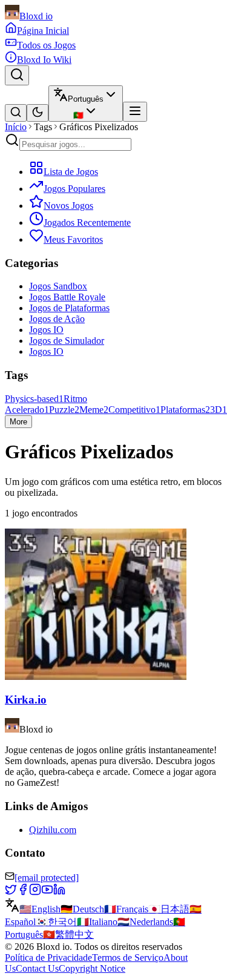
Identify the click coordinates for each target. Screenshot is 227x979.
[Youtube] (47, 892)
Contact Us (37, 968)
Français (126, 909)
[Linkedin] (59, 892)
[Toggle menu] (135, 112)
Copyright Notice (92, 968)
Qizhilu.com (52, 830)
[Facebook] (23, 892)
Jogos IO (46, 330)
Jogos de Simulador (66, 340)
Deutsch (82, 909)
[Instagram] (35, 892)
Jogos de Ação (57, 319)
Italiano (97, 922)
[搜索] (16, 113)
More (18, 421)
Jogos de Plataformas (69, 308)
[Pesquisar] (17, 75)
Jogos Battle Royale (67, 297)
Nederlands (145, 922)
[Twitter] (11, 892)
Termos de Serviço (127, 957)
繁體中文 (68, 934)
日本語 (168, 909)
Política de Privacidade (48, 957)
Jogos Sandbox (58, 286)
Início (16, 127)
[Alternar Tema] (37, 113)
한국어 (56, 922)
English (40, 909)
